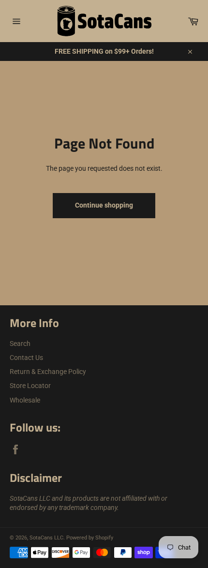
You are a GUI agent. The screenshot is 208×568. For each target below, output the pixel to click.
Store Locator (30, 385)
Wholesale (25, 400)
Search (20, 343)
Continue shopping (104, 205)
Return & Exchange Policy (48, 371)
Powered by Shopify (89, 538)
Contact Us (26, 357)
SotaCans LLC (46, 538)
